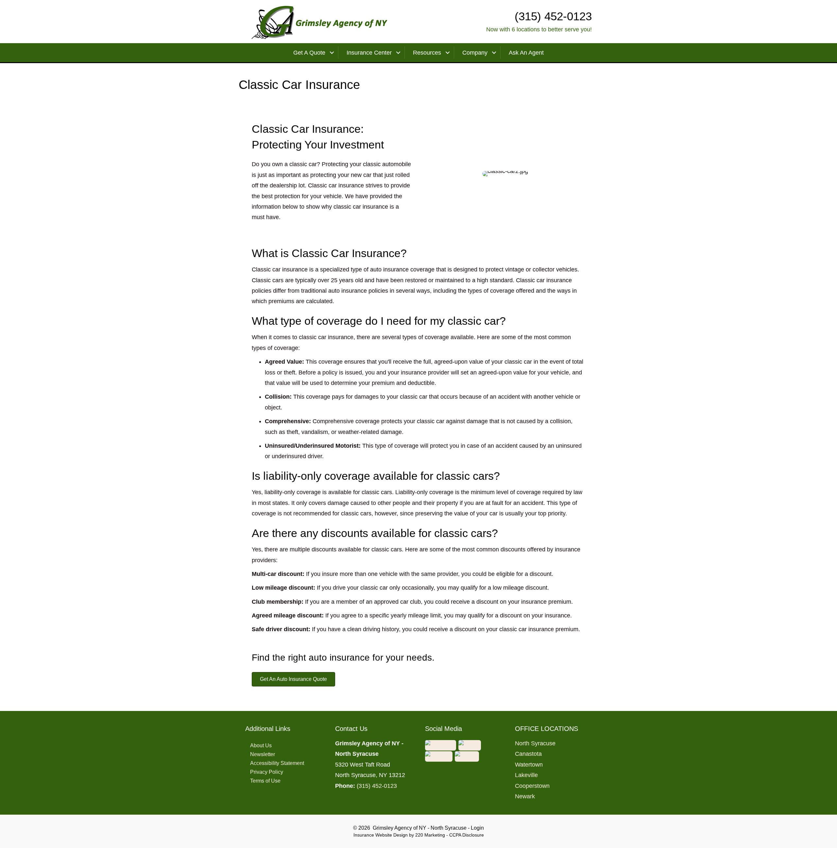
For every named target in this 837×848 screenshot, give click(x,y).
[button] (293, 679)
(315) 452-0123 (377, 786)
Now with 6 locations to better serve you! (539, 29)
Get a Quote (309, 52)
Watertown (529, 764)
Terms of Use (265, 781)
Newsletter (262, 754)
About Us (261, 745)
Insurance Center (369, 52)
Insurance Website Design (380, 835)
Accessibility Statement (277, 763)
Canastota (528, 754)
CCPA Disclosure (466, 835)
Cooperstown (532, 786)
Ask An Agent (526, 52)
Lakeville (526, 775)
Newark (525, 796)
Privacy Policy (266, 772)
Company (474, 52)
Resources (427, 52)
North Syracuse (535, 743)
